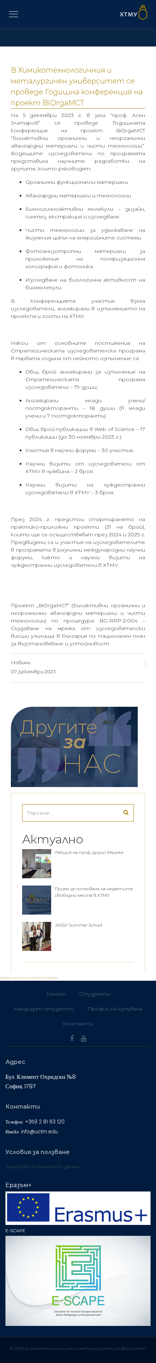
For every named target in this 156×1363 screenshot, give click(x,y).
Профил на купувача (114, 1008)
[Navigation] (13, 14)
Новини (20, 662)
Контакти (78, 1023)
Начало (56, 994)
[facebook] (72, 1039)
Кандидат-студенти (44, 1008)
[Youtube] (83, 1039)
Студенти (94, 994)
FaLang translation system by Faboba (28, 977)
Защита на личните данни (42, 1166)
